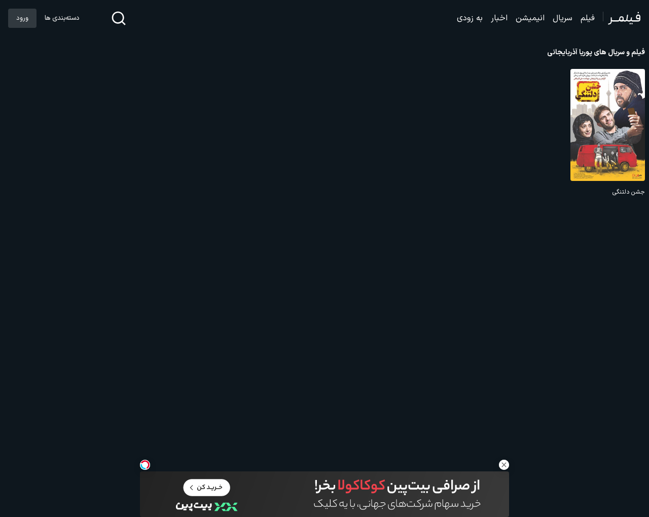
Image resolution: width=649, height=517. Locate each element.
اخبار (499, 18)
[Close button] (504, 465)
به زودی (470, 18)
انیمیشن (530, 18)
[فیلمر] (622, 18)
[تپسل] (145, 465)
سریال (562, 18)
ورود (22, 18)
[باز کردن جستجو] (119, 18)
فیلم (588, 18)
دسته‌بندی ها (62, 18)
